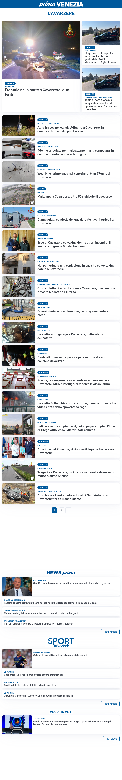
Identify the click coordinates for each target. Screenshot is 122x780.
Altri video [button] (111, 738)
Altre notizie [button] (110, 631)
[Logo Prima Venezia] (61, 4)
